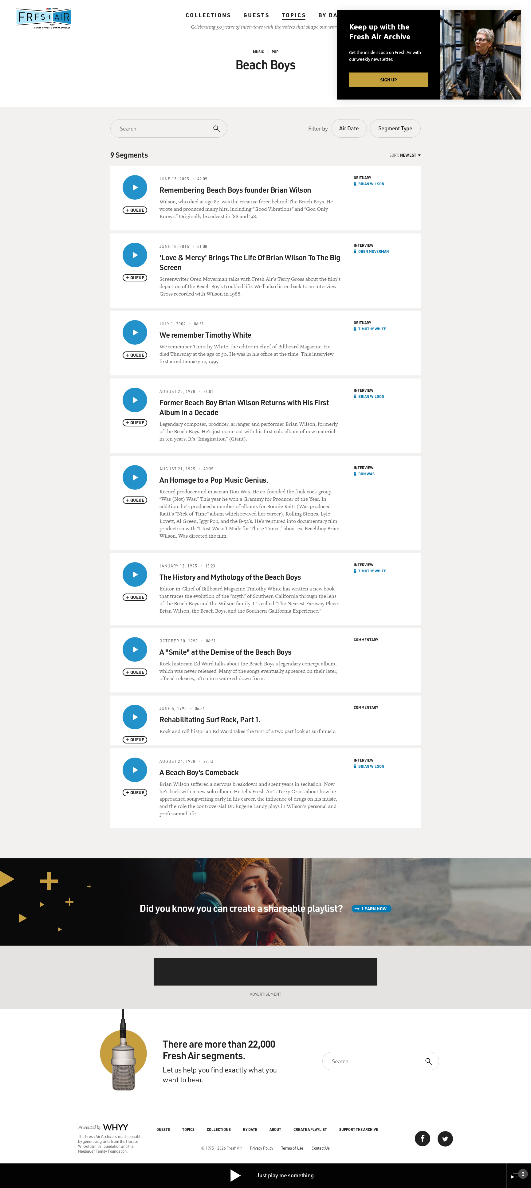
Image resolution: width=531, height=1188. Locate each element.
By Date (332, 15)
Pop (275, 51)
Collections (208, 15)
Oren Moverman (373, 251)
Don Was (366, 473)
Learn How (374, 909)
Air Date (349, 128)
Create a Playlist (310, 1129)
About (275, 1129)
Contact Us (321, 1148)
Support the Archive (358, 1129)
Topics (294, 15)
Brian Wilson (371, 183)
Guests (256, 15)
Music (258, 51)
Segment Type (395, 128)
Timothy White (372, 328)
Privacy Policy (261, 1148)
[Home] (44, 18)
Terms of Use (292, 1148)
